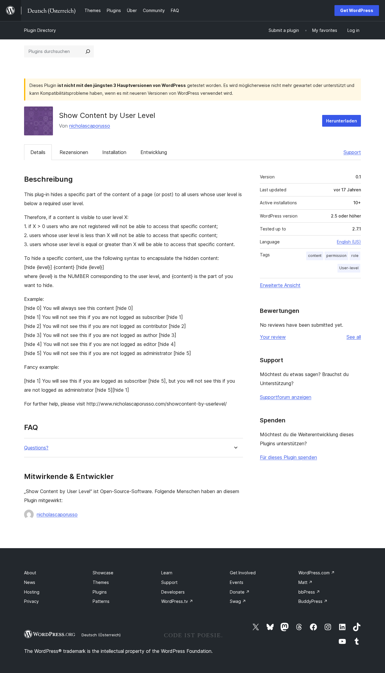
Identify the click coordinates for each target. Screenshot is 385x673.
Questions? (36, 448)
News (29, 582)
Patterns (101, 601)
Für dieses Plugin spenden (288, 457)
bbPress (309, 591)
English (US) (349, 241)
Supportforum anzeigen (285, 397)
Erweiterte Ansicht (280, 285)
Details (37, 152)
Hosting (31, 591)
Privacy (31, 601)
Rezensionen (74, 152)
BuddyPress (313, 601)
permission (336, 255)
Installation (114, 152)
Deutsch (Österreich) (101, 634)
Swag (238, 601)
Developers (173, 591)
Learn (166, 572)
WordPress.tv (177, 601)
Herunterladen (341, 120)
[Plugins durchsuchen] (88, 51)
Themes (101, 582)
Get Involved (243, 572)
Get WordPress (356, 10)
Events (236, 582)
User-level (349, 268)
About (30, 572)
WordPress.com (316, 572)
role (355, 255)
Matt (305, 582)
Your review (273, 337)
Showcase (103, 572)
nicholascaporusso (89, 126)
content (315, 255)
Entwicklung (153, 152)
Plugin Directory (40, 30)
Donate (240, 591)
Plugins (100, 591)
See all (353, 337)
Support (352, 152)
